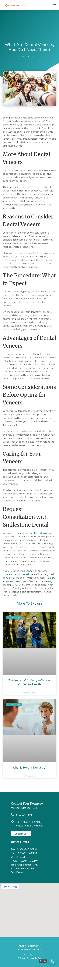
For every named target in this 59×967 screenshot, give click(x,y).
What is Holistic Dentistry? (29, 767)
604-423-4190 (24, 815)
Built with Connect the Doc (29, 958)
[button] (54, 5)
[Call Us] (52, 961)
